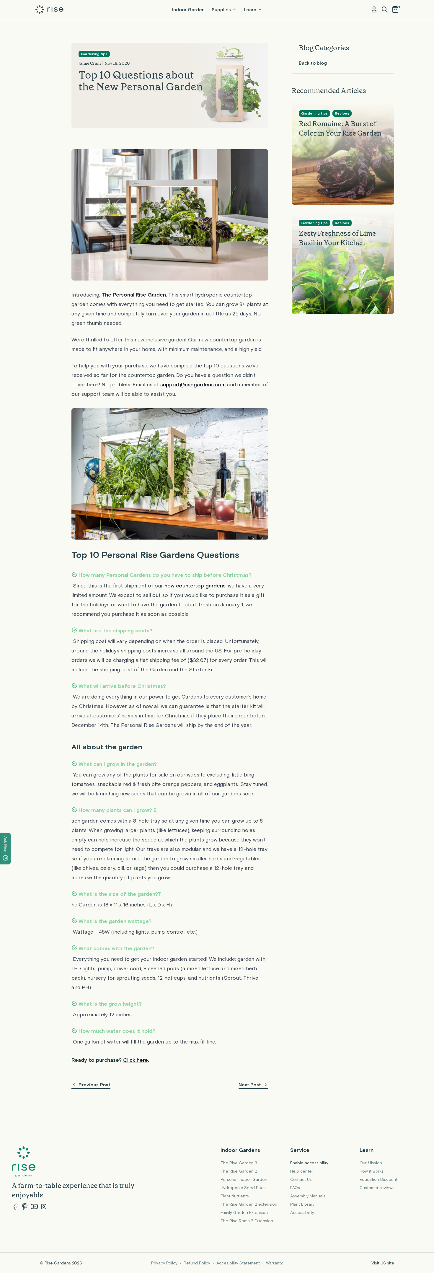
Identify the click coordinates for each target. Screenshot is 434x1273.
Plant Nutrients (235, 1196)
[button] (384, 9)
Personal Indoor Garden (244, 1179)
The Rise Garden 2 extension (249, 1204)
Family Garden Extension (244, 1212)
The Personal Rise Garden (134, 295)
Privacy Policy (164, 1263)
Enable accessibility (309, 1162)
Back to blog (313, 63)
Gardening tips (94, 54)
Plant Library (302, 1204)
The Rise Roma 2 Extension (247, 1220)
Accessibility (302, 1212)
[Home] (49, 9)
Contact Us (301, 1179)
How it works (372, 1171)
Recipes (342, 113)
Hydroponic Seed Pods (243, 1187)
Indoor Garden (188, 9)
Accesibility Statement (238, 1263)
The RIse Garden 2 (239, 1171)
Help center (301, 1171)
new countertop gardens (195, 585)
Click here (135, 1060)
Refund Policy (197, 1263)
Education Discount (378, 1179)
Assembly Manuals (307, 1196)
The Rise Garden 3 (239, 1162)
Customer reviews (377, 1187)
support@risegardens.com (193, 384)
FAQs (295, 1187)
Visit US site (382, 1263)
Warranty (274, 1263)
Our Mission (371, 1162)
